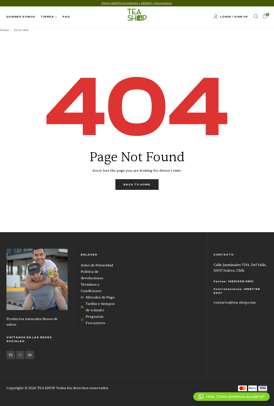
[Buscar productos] (255, 16)
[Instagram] (20, 355)
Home (4, 30)
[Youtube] (29, 355)
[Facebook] (10, 355)
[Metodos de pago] (253, 388)
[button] (231, 396)
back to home (137, 184)
